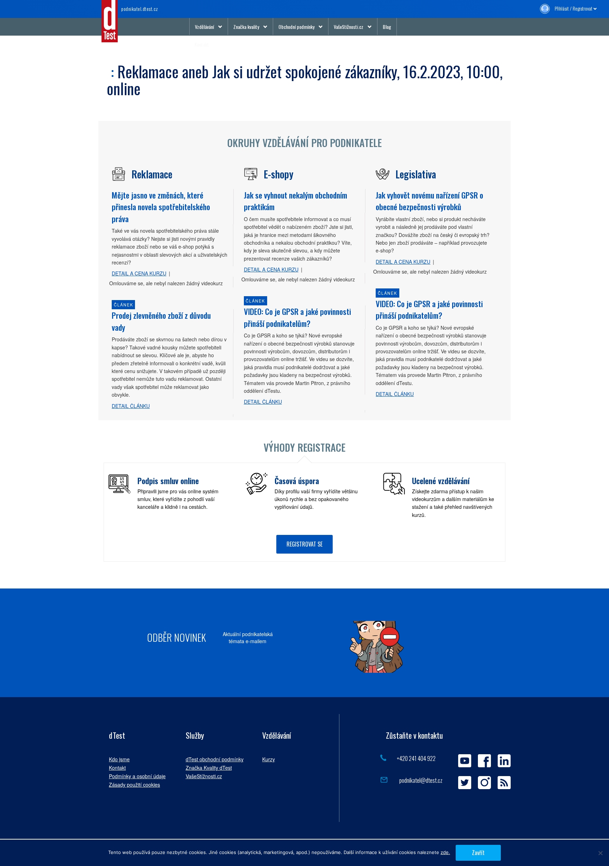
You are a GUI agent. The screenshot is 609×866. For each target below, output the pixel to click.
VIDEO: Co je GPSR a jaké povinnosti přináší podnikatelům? (297, 317)
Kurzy (268, 759)
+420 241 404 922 (416, 758)
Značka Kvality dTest (209, 767)
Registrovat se (304, 544)
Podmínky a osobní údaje (137, 776)
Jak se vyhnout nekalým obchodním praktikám (295, 201)
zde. (445, 852)
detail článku (131, 405)
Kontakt (202, 44)
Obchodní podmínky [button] (296, 26)
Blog (387, 26)
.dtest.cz (139, 8)
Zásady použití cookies (134, 784)
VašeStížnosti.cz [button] (348, 26)
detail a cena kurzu (139, 273)
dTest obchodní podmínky (215, 759)
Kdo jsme (119, 759)
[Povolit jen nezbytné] (600, 852)
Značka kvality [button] (246, 26)
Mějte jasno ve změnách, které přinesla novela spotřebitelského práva (161, 206)
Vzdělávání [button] (204, 26)
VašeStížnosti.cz (204, 776)
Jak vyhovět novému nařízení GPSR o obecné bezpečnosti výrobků (429, 201)
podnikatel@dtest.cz (420, 780)
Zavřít (478, 852)
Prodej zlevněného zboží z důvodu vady (161, 321)
